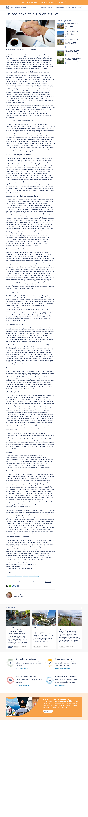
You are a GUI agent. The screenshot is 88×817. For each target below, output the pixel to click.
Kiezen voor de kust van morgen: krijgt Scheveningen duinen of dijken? (73, 33)
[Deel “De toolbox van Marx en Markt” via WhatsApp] (10, 586)
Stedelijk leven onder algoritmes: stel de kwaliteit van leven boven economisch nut (16, 631)
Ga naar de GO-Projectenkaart (63, 668)
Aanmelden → (47, 711)
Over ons (74, 7)
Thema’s (68, 7)
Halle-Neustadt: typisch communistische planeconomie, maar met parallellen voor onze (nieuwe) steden (71, 42)
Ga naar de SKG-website (22, 685)
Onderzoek (62, 646)
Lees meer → (61, 2)
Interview (16, 646)
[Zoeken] (80, 7)
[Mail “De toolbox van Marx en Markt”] (18, 586)
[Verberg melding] (85, 2)
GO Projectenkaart (59, 7)
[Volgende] (81, 608)
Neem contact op (60, 685)
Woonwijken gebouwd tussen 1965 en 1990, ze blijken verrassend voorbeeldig (73, 60)
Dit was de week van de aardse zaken (41, 629)
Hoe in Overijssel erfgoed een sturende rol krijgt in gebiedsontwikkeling (72, 52)
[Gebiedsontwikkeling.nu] (22, 7)
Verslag (8, 54)
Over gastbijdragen (21, 668)
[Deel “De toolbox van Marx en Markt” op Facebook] (13, 586)
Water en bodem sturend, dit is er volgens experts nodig (67, 630)
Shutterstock (48, 582)
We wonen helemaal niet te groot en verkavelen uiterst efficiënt (71, 25)
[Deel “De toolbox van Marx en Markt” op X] (7, 586)
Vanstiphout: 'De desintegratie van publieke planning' (23, 576)
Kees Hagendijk (12, 49)
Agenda (50, 7)
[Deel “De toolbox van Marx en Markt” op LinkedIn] (15, 586)
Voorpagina (43, 7)
